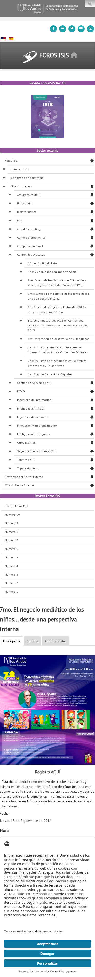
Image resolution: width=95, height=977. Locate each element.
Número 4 (11, 566)
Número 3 (11, 574)
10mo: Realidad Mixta (42, 263)
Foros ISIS (11, 160)
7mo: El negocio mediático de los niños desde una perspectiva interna (58, 296)
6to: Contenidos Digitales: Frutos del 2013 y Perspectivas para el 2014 (57, 309)
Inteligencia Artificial (30, 408)
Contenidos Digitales (31, 254)
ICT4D (21, 391)
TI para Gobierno (28, 468)
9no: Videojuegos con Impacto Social (52, 271)
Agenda (32, 641)
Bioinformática (27, 212)
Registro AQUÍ (47, 772)
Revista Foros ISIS (16, 506)
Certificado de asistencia (27, 177)
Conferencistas (55, 641)
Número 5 (11, 557)
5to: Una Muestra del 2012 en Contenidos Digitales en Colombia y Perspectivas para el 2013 (58, 325)
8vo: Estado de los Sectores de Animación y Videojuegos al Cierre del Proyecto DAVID (57, 282)
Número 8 (11, 532)
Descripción (11, 641)
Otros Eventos (26, 442)
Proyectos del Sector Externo (24, 477)
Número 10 (12, 514)
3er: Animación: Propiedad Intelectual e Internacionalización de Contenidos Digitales (58, 350)
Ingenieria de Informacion (34, 400)
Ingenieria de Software (32, 417)
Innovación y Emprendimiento (37, 425)
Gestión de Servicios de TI (34, 383)
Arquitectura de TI (29, 195)
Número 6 (11, 549)
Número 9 (11, 523)
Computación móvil (30, 246)
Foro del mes (19, 169)
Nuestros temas (21, 186)
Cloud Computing (28, 229)
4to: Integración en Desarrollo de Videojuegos (58, 339)
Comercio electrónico (31, 237)
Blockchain (24, 203)
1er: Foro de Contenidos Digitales (50, 374)
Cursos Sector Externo (19, 485)
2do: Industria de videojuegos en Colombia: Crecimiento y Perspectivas (57, 363)
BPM (20, 220)
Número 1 (11, 591)
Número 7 (11, 540)
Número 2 (11, 583)
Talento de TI (26, 460)
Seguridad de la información (36, 451)
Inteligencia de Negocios (33, 434)
